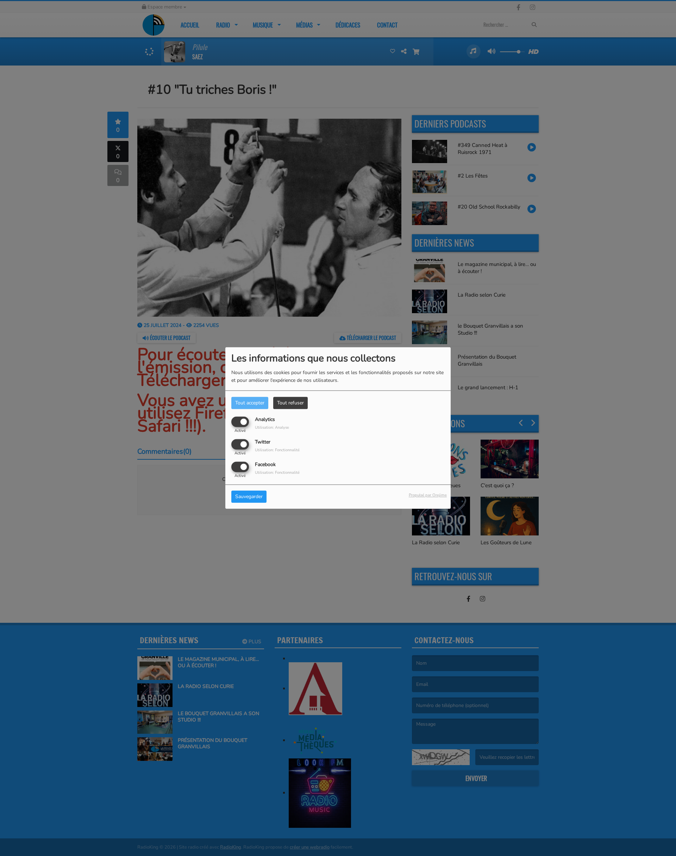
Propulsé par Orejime (428, 495)
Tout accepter (249, 402)
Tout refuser (290, 402)
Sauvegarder (249, 497)
